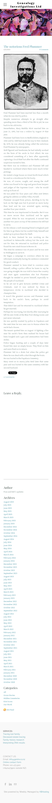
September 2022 (10, 610)
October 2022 (9, 607)
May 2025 (8, 511)
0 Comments (43, 50)
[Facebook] (5, 784)
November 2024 (10, 530)
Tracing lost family (11, 734)
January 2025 (9, 523)
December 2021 (10, 639)
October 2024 (9, 533)
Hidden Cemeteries (12, 698)
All (5, 692)
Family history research (13, 740)
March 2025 (8, 517)
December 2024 (10, 527)
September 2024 (10, 536)
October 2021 (9, 645)
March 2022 (8, 629)
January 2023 (9, 598)
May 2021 (8, 660)
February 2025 (10, 520)
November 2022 (10, 604)
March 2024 (8, 555)
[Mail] (15, 784)
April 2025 (8, 514)
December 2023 (10, 564)
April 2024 (8, 551)
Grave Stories (9, 695)
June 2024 (8, 545)
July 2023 (7, 579)
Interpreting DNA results (14, 743)
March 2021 (8, 666)
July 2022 (7, 617)
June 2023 (8, 583)
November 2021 (10, 642)
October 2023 (9, 570)
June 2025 (8, 508)
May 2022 (8, 623)
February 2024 (10, 558)
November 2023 (10, 567)
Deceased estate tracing (14, 737)
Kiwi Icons (8, 701)
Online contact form (12, 762)
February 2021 (10, 670)
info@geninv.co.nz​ (17, 759)
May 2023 (8, 586)
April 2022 (8, 626)
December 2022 (10, 601)
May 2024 (8, 548)
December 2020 (10, 676)
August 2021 (9, 651)
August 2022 (9, 614)
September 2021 (10, 648)
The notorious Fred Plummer (23, 46)
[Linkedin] (10, 784)
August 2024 (9, 539)
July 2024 (7, 542)
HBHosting (44, 792)
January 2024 (9, 561)
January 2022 (9, 635)
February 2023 (10, 595)
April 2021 (8, 663)
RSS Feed (10, 710)
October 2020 (9, 682)
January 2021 (9, 673)
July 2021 (7, 654)
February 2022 (10, 632)
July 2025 (7, 505)
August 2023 (9, 576)
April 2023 (8, 589)
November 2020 (10, 679)
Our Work (8, 704)
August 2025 (9, 502)
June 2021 (8, 657)
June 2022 (8, 620)
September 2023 (10, 573)
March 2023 (8, 592)
